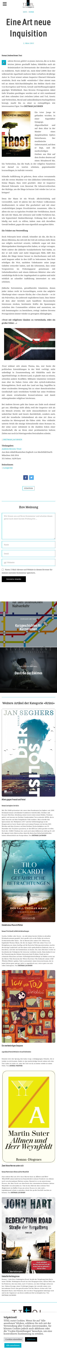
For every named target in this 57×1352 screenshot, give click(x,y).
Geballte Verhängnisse (10, 1276)
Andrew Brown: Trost (11, 449)
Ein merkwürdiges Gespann (12, 1045)
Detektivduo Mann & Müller (12, 925)
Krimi (25, 12)
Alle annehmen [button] (13, 1345)
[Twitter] (31, 477)
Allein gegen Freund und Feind (13, 799)
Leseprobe (8, 467)
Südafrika (28, 488)
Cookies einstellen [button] (13, 1339)
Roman (31, 12)
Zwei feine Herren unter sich (13, 1165)
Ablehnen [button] (31, 1339)
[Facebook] (25, 477)
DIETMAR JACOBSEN (12, 439)
